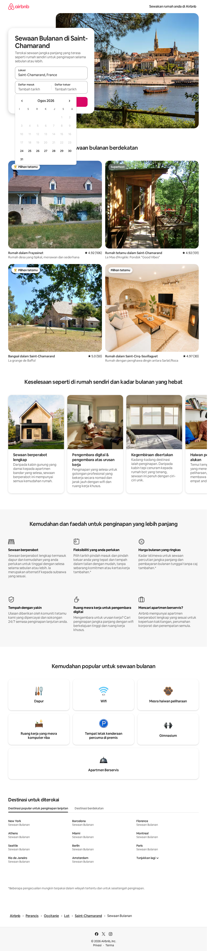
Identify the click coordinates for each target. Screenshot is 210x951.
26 (37, 151)
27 (45, 151)
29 (61, 151)
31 (21, 159)
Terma (109, 945)
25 (29, 151)
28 (53, 151)
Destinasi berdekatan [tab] (89, 808)
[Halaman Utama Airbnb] (18, 6)
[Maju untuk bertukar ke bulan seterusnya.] (69, 101)
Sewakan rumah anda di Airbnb (172, 6)
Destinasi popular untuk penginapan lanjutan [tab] (38, 808)
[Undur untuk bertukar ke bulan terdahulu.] (22, 101)
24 (21, 151)
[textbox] (33, 89)
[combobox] (51, 74)
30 (70, 151)
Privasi (97, 945)
